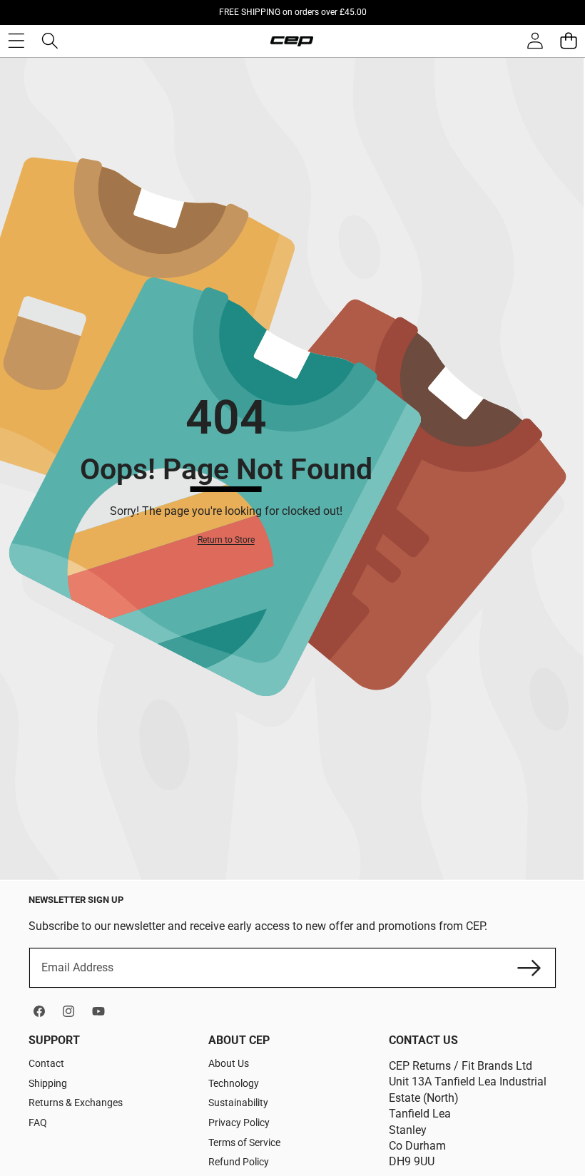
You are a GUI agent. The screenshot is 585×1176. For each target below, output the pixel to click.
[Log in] (535, 41)
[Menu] (16, 41)
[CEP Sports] (292, 41)
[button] (568, 41)
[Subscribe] (529, 968)
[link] (226, 540)
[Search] (50, 41)
